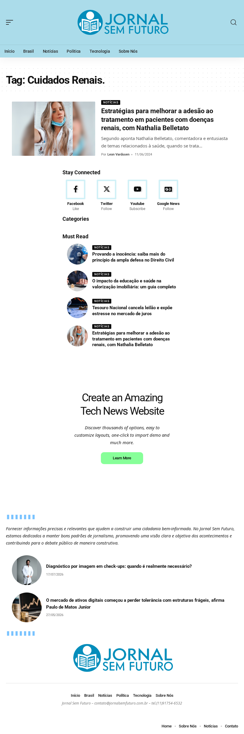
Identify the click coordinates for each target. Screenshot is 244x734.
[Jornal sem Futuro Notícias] (122, 22)
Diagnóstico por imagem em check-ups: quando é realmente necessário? (119, 566)
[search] (233, 22)
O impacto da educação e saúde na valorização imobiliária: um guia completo (134, 284)
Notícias (110, 102)
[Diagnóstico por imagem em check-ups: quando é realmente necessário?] (27, 570)
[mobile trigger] (11, 22)
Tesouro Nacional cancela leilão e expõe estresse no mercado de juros (132, 310)
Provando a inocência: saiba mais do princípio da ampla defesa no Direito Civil (133, 257)
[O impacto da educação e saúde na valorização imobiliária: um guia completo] (77, 280)
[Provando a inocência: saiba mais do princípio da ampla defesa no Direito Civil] (77, 254)
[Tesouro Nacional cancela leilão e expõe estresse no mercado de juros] (77, 307)
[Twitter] (106, 196)
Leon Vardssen (118, 154)
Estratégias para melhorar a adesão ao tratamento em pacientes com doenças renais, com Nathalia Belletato (157, 119)
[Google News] (168, 196)
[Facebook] (75, 196)
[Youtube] (137, 196)
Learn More (122, 458)
